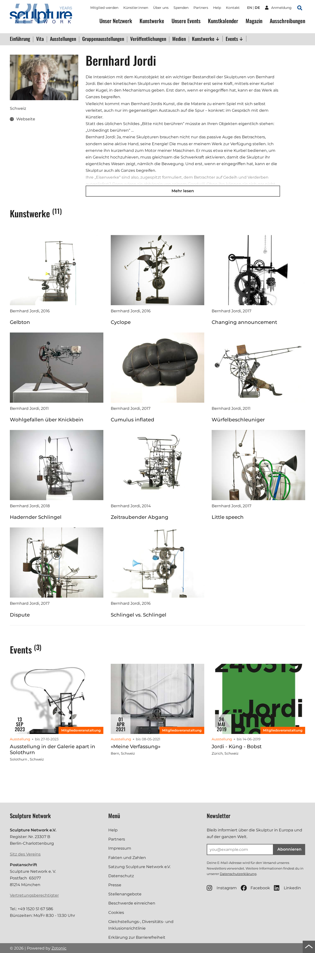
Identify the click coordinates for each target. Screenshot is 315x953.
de (257, 7)
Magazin (254, 21)
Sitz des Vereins (25, 854)
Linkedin (292, 888)
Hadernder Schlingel (36, 517)
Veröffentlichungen (148, 39)
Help (217, 7)
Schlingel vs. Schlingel (138, 615)
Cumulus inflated (132, 420)
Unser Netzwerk (115, 21)
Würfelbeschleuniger (238, 420)
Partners (200, 7)
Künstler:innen (135, 7)
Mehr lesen (183, 191)
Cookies (116, 912)
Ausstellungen (63, 39)
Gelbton (20, 322)
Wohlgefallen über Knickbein (46, 420)
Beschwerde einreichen (131, 903)
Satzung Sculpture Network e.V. (139, 866)
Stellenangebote (125, 894)
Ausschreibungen (287, 21)
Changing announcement (244, 322)
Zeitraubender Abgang (139, 517)
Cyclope (121, 322)
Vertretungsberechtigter (34, 895)
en (249, 7)
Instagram (227, 888)
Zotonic (58, 948)
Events (232, 39)
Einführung (20, 39)
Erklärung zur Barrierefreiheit (136, 937)
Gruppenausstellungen (103, 39)
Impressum (119, 848)
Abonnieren (289, 849)
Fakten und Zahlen (127, 857)
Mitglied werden (104, 7)
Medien (179, 39)
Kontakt (233, 7)
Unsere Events (186, 21)
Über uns (161, 7)
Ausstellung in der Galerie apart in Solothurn (52, 749)
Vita (40, 39)
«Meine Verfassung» (135, 746)
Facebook (260, 888)
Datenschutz (121, 876)
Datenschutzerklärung (238, 874)
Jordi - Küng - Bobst (237, 746)
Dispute (20, 615)
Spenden (181, 7)
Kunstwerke (152, 21)
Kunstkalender (223, 21)
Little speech (228, 517)
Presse (114, 885)
